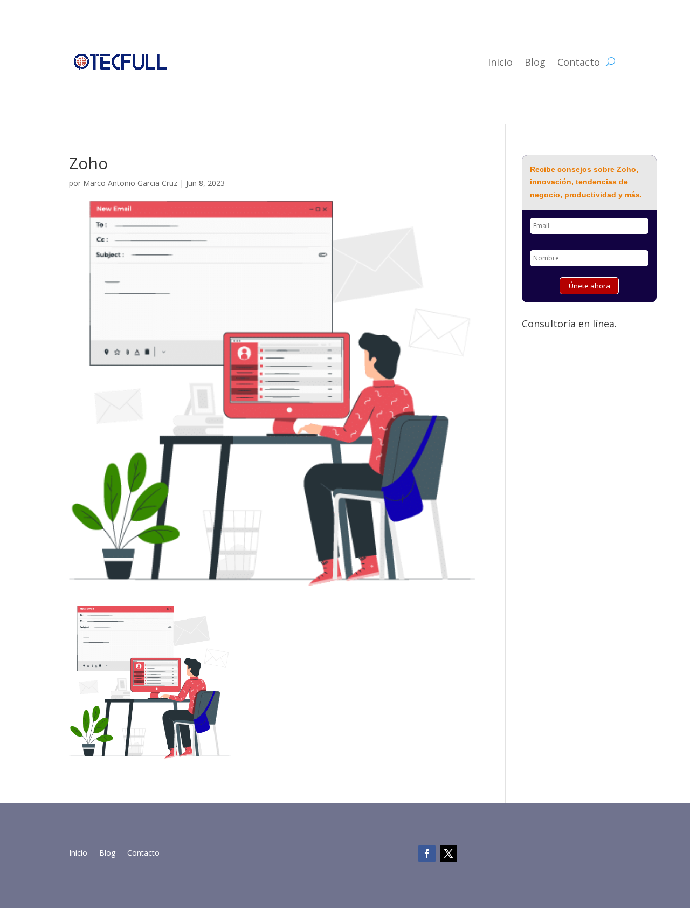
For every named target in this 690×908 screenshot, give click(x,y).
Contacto (578, 62)
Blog (535, 62)
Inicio (500, 62)
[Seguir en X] (448, 853)
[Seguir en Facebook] (427, 853)
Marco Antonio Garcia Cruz (130, 183)
